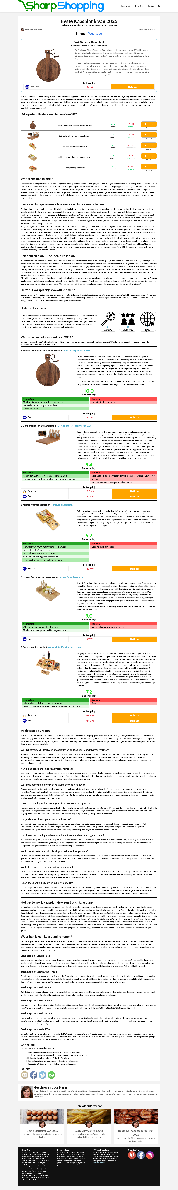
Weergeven (96, 34)
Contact (151, 6)
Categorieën (125, 6)
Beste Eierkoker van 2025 (42, 1130)
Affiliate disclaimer (99, 1163)
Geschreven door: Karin (33, 29)
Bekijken (132, 86)
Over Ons (139, 6)
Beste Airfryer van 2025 (89, 1130)
